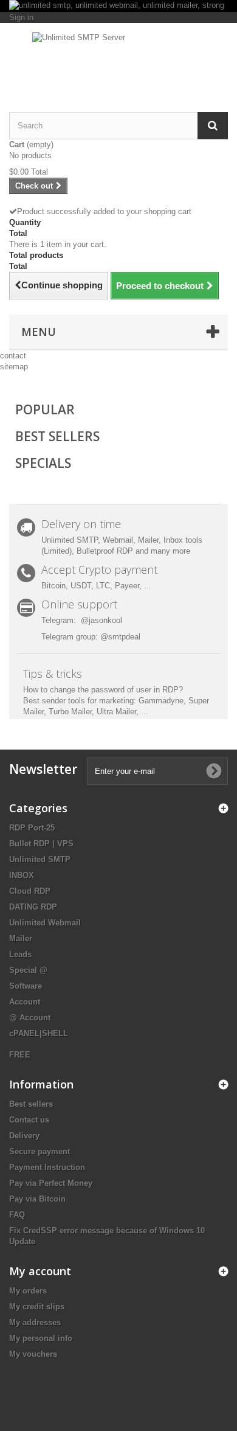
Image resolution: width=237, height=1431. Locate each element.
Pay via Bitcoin (37, 1198)
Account (24, 1001)
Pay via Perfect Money (50, 1183)
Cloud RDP (29, 891)
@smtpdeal (120, 636)
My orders (28, 1290)
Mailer (20, 938)
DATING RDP (33, 906)
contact (13, 355)
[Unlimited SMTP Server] (118, 57)
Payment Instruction (47, 1167)
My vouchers (33, 1354)
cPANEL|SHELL (38, 1033)
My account (40, 1271)
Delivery (24, 1135)
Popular (45, 409)
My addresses (35, 1322)
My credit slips (36, 1306)
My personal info (40, 1338)
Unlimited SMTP (39, 859)
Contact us (29, 1119)
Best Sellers (57, 436)
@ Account (29, 1017)
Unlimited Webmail (45, 922)
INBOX (21, 875)
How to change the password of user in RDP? (103, 689)
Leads (20, 954)
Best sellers (31, 1104)
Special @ (28, 970)
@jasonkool (101, 620)
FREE (19, 1054)
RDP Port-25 (32, 827)
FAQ (17, 1214)
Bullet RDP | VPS (41, 843)
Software (25, 986)
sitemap (14, 366)
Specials (43, 463)
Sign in (21, 17)
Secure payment (39, 1151)
